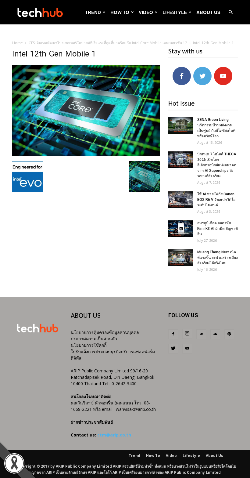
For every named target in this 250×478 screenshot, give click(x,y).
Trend (93, 12)
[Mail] (201, 334)
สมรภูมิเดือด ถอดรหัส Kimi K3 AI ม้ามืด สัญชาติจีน (217, 228)
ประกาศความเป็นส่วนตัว (94, 339)
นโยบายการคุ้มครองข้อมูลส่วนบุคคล (105, 332)
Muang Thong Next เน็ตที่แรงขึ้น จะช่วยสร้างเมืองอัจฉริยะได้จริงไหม (217, 257)
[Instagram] (187, 334)
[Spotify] (229, 334)
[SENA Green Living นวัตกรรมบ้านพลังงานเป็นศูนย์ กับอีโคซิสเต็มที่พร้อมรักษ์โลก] (180, 125)
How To (119, 12)
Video (146, 12)
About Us (208, 12)
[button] (230, 12)
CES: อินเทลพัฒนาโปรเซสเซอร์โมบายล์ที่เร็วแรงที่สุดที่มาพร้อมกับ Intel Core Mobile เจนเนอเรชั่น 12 (108, 42)
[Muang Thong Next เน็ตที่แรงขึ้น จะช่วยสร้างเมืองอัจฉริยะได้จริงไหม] (180, 257)
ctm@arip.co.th (114, 435)
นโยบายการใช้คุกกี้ (88, 345)
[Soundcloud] (215, 334)
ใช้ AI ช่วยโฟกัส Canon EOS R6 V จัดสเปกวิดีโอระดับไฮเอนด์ (216, 199)
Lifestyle (174, 12)
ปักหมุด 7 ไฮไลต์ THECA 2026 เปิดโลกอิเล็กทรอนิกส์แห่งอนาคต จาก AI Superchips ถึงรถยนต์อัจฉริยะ (216, 165)
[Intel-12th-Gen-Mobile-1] (86, 154)
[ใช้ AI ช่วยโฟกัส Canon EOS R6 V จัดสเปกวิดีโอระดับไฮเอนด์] (180, 199)
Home (17, 42)
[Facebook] (173, 334)
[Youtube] (187, 348)
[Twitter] (173, 348)
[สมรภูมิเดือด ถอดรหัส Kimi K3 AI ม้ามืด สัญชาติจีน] (180, 228)
